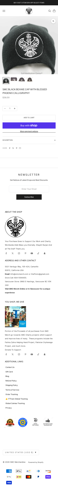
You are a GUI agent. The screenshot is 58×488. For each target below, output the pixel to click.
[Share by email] (20, 148)
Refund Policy (11, 381)
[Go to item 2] (13, 79)
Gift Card (9, 372)
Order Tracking (11, 394)
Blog (7, 376)
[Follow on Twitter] (12, 253)
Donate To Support (13, 350)
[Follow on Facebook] (6, 253)
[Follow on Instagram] (19, 253)
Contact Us (9, 367)
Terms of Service (12, 390)
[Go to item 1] (6, 80)
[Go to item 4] (29, 79)
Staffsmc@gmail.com (40, 274)
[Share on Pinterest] (17, 148)
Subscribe (29, 197)
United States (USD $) (21, 452)
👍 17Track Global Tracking (16, 399)
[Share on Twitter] (13, 148)
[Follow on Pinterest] (25, 253)
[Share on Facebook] (10, 148)
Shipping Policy (11, 385)
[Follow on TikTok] (38, 253)
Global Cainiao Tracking (15, 403)
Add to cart (29, 118)
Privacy (8, 408)
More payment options (29, 131)
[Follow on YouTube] (32, 253)
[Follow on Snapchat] (44, 253)
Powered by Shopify (35, 462)
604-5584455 (20, 278)
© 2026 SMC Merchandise (14, 462)
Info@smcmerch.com (19, 274)
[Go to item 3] (21, 79)
